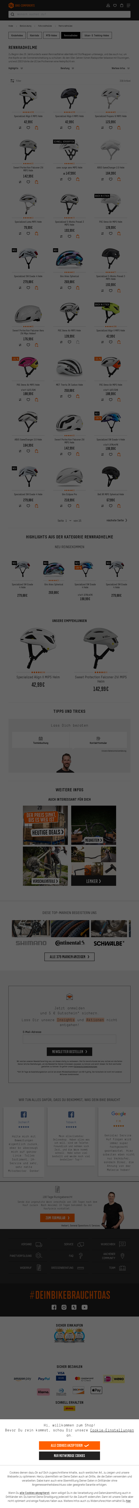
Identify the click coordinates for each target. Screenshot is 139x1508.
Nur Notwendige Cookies (69, 1455)
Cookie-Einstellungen (112, 1430)
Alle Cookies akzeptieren (67, 1445)
